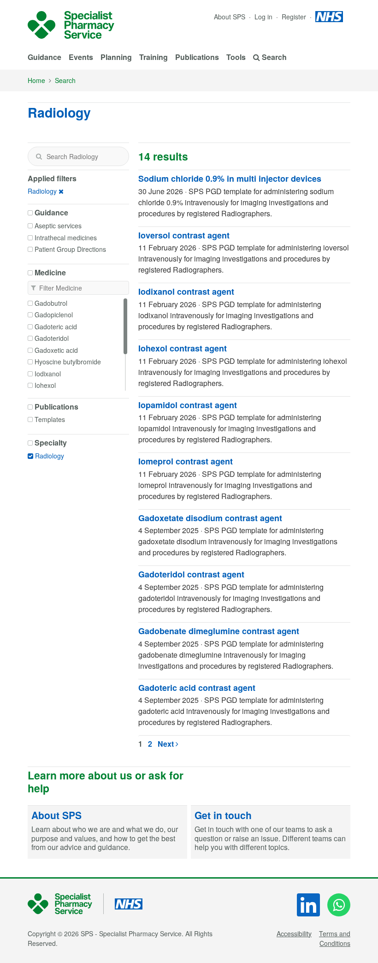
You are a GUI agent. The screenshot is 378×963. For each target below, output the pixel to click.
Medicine (50, 272)
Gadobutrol (51, 303)
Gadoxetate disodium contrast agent (210, 518)
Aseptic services (58, 225)
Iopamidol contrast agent (187, 405)
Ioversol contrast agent (184, 235)
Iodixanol (48, 373)
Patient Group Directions (70, 249)
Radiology (42, 191)
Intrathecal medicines (66, 237)
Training (153, 57)
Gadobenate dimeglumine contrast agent (218, 631)
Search (65, 80)
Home (36, 80)
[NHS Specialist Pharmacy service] (71, 25)
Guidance (44, 57)
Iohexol (45, 385)
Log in (264, 16)
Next (167, 743)
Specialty (51, 442)
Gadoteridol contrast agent (191, 574)
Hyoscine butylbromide (68, 361)
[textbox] (78, 156)
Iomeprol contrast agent (185, 461)
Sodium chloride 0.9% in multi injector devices (229, 178)
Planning (116, 57)
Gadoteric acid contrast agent (196, 688)
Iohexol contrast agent (182, 348)
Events (81, 57)
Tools (236, 57)
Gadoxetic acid (56, 350)
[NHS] (66, 903)
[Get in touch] (270, 832)
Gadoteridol (52, 338)
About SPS (229, 16)
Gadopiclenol (54, 314)
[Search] (39, 156)
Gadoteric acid (56, 326)
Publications (197, 57)
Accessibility (294, 933)
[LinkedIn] (308, 904)
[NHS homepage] (329, 16)
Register (295, 16)
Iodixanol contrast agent (186, 291)
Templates (50, 419)
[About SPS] (107, 832)
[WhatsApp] (338, 904)
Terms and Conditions (334, 938)
